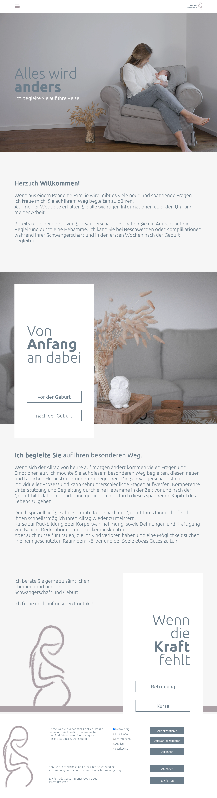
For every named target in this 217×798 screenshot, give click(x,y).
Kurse (163, 706)
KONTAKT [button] (192, 771)
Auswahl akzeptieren (167, 740)
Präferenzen (123, 738)
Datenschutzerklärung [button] (73, 738)
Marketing (121, 748)
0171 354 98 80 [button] (187, 776)
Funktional (122, 734)
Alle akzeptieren (167, 730)
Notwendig (122, 729)
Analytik (120, 743)
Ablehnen (167, 751)
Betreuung (163, 686)
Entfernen (167, 780)
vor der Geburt (54, 397)
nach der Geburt (54, 416)
